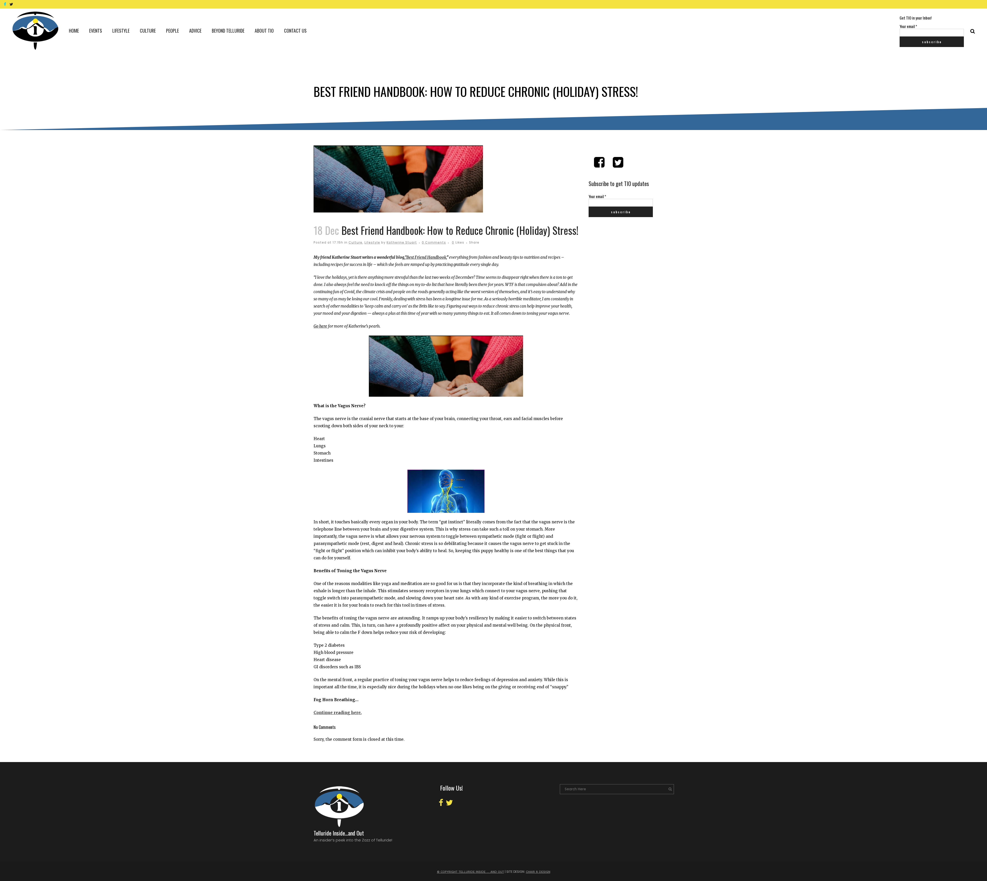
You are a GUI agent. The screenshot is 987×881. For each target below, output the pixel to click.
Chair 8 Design (538, 872)
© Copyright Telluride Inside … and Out (470, 872)
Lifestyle (372, 242)
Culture (355, 242)
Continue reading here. (338, 712)
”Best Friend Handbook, (425, 257)
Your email (908, 26)
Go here (320, 326)
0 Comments (434, 242)
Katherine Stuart (402, 242)
